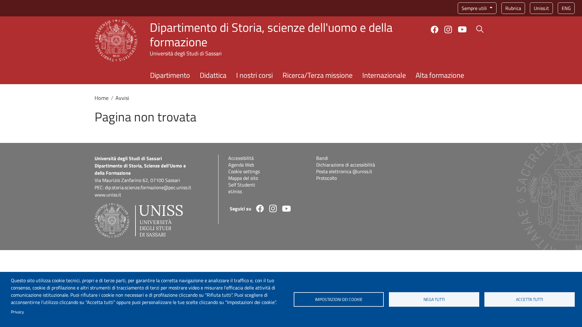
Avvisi (122, 98)
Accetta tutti (529, 299)
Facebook (434, 29)
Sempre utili (475, 8)
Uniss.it (541, 8)
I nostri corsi (254, 75)
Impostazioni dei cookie (339, 299)
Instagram (448, 29)
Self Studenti (241, 184)
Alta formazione (440, 75)
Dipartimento (170, 75)
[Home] (116, 23)
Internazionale (384, 75)
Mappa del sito (243, 178)
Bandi (322, 158)
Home (102, 98)
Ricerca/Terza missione (318, 75)
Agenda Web (241, 164)
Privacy (17, 312)
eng (566, 8)
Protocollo (326, 178)
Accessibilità (241, 158)
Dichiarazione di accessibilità (345, 164)
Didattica (213, 75)
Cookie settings (244, 171)
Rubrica (513, 8)
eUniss (235, 191)
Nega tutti (434, 299)
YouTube (462, 29)
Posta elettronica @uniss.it (344, 171)
